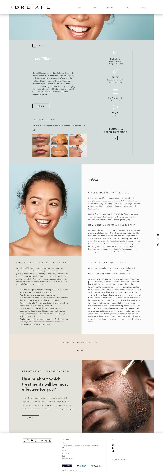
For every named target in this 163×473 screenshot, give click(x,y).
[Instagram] (158, 234)
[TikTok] (158, 244)
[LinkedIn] (158, 239)
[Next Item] (83, 145)
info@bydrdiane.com (67, 458)
